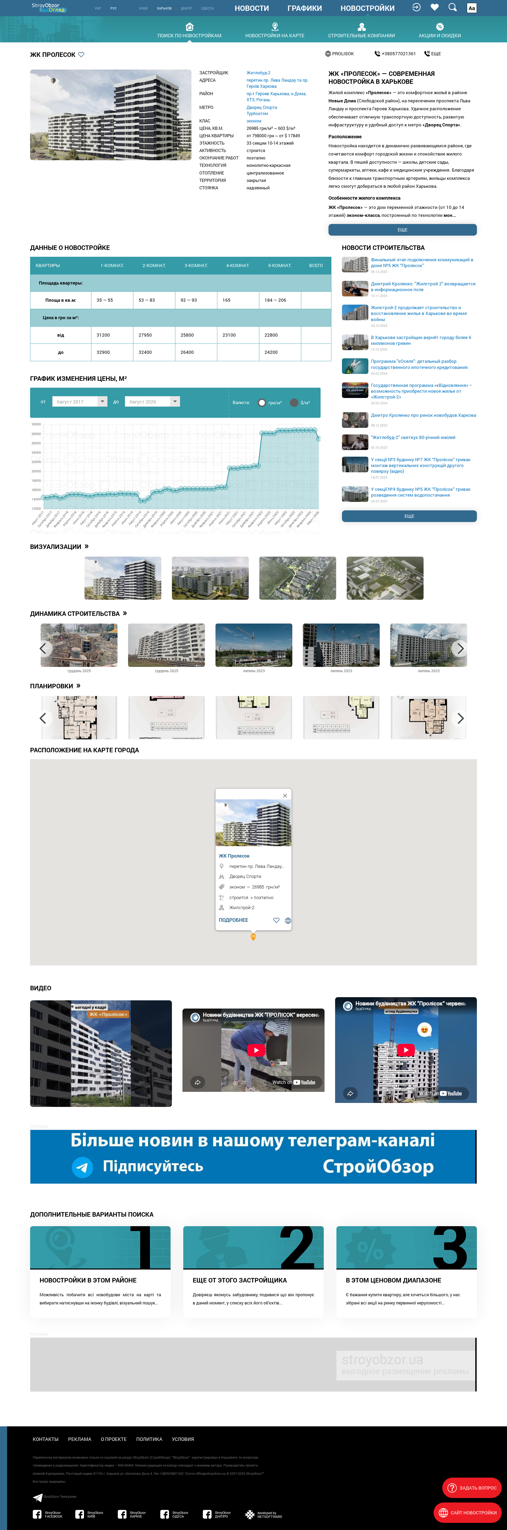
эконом (254, 120)
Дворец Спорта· (262, 107)
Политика (149, 1439)
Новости (252, 8)
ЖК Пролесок (234, 856)
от (43, 401)
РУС (113, 8)
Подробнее (233, 920)
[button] (253, 937)
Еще (409, 516)
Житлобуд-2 (258, 72)
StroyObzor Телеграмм (59, 1496)
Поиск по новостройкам (190, 35)
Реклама (79, 1439)
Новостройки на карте (274, 35)
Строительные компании (361, 35)
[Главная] (50, 7)
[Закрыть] (285, 795)
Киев (143, 8)
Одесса (207, 8)
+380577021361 (399, 54)
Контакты (46, 1439)
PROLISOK (343, 54)
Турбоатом (257, 113)
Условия (183, 1439)
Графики (305, 8)
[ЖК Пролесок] (255, 823)
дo (116, 401)
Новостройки (368, 8)
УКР (98, 8)
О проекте (114, 1439)
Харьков (164, 8)
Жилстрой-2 (241, 907)
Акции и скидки (440, 35)
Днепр (186, 8)
